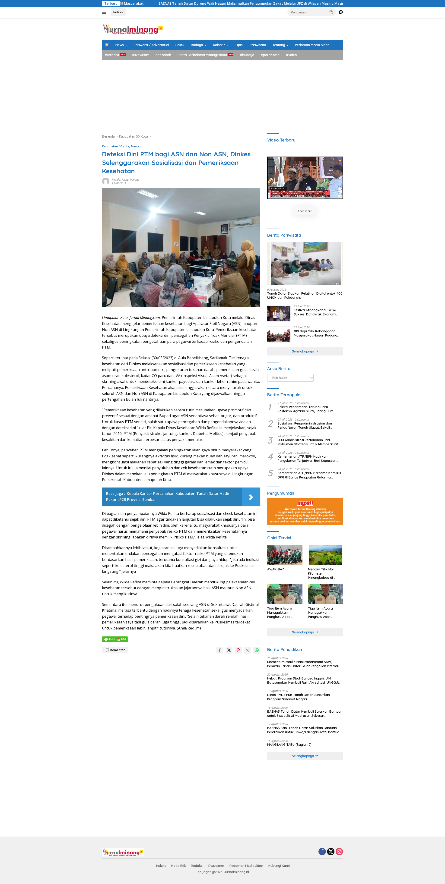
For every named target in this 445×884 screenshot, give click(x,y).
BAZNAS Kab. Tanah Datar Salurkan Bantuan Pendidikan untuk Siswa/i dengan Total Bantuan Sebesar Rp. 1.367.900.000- (304, 730)
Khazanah (163, 55)
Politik (179, 45)
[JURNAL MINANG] (133, 28)
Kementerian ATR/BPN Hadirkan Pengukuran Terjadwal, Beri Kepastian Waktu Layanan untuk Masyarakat (307, 458)
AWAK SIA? (275, 569)
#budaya (247, 55)
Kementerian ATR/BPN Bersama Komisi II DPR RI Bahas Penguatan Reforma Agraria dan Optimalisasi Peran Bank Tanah (309, 475)
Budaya (197, 45)
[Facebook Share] (219, 650)
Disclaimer (216, 866)
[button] (331, 12)
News (119, 45)
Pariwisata (258, 45)
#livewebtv (140, 55)
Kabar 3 (219, 45)
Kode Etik (178, 866)
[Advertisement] (222, 94)
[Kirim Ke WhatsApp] (256, 650)
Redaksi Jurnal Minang (125, 180)
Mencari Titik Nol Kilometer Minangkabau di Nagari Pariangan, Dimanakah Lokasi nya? (322, 573)
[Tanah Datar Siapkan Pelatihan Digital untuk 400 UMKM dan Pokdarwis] (305, 263)
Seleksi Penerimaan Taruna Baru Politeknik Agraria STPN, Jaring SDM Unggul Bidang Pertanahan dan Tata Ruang (306, 409)
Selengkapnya (303, 351)
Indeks (118, 12)
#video (291, 55)
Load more (305, 211)
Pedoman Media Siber (312, 45)
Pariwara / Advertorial (151, 45)
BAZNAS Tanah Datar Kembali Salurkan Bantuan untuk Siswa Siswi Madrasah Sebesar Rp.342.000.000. (304, 713)
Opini (239, 45)
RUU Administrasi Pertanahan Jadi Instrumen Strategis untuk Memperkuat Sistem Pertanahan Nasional (308, 442)
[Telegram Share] (247, 650)
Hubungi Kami (279, 866)
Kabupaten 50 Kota (115, 146)
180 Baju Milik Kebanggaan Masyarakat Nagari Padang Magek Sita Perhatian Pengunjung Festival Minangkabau (315, 333)
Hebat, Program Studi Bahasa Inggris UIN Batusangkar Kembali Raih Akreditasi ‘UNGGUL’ (303, 680)
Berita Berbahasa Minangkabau (202, 55)
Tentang (279, 45)
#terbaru (112, 55)
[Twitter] (330, 852)
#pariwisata (270, 55)
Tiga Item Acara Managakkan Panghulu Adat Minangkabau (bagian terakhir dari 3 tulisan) (284, 612)
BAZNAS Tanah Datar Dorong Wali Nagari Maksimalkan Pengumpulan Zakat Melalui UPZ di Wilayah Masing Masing (202, 3)
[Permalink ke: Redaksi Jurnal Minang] (105, 181)
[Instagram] (339, 852)
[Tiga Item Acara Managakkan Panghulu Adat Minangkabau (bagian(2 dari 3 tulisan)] (325, 594)
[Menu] (105, 12)
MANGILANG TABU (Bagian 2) (289, 744)
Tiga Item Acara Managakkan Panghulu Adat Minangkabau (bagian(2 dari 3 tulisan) (325, 612)
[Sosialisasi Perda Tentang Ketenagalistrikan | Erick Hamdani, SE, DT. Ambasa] (305, 178)
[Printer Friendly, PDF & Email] (115, 639)
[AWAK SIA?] (284, 555)
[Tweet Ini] (229, 650)
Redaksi (197, 866)
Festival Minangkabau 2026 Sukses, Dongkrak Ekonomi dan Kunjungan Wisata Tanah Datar (317, 312)
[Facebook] (322, 852)
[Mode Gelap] (340, 12)
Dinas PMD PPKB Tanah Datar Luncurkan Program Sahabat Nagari (298, 697)
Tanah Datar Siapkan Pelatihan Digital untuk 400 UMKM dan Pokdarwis (305, 295)
